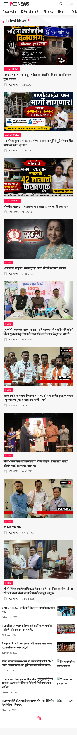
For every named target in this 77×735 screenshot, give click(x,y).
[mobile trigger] (7, 4)
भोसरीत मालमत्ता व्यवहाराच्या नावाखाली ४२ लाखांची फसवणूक (36, 206)
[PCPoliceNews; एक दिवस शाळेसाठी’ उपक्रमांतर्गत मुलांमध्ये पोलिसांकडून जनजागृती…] (66, 629)
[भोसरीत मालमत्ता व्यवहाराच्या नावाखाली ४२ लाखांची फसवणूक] (38, 177)
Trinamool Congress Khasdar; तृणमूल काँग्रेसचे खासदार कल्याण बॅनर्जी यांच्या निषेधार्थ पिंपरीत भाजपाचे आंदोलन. (27, 682)
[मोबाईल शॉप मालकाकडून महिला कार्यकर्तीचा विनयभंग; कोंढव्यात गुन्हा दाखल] (38, 45)
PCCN (8, 262)
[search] (60, 4)
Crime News (11, 69)
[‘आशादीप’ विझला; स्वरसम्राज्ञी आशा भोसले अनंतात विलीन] (38, 239)
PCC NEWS (19, 4)
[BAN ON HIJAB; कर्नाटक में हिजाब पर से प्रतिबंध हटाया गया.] (66, 611)
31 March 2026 (13, 527)
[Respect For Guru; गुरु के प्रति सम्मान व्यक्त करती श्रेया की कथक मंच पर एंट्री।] (66, 647)
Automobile (12, 135)
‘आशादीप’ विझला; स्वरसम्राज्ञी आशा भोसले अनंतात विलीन (35, 268)
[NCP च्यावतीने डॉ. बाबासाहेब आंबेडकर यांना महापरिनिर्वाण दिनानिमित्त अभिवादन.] (66, 704)
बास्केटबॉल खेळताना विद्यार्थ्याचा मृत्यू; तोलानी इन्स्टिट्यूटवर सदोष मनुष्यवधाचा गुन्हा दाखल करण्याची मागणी (38, 397)
